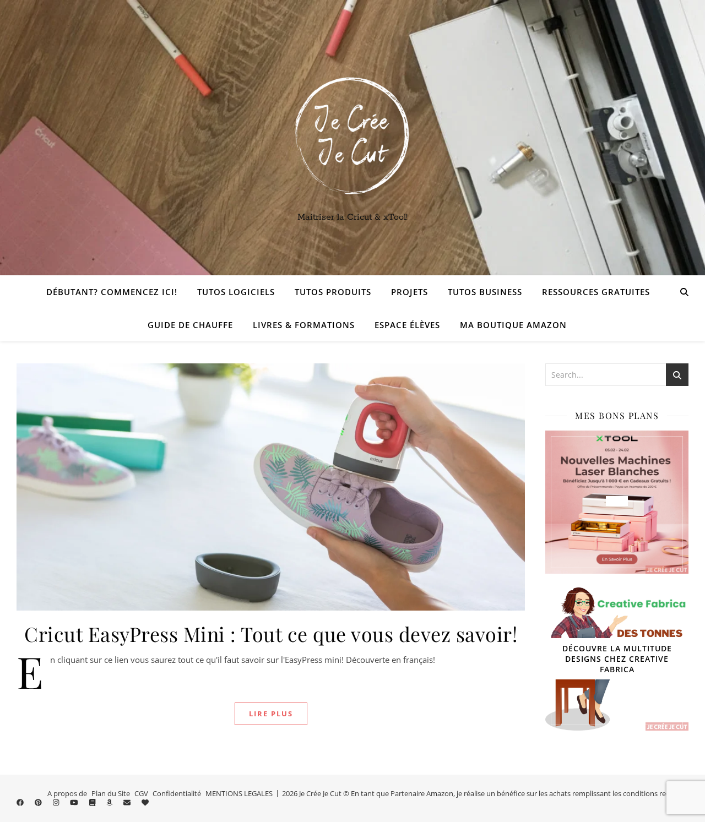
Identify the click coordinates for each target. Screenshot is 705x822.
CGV (141, 793)
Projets (409, 291)
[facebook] (21, 803)
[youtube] (75, 803)
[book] (93, 803)
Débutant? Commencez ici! (111, 291)
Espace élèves (407, 324)
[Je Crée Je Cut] (352, 137)
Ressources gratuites (596, 291)
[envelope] (127, 803)
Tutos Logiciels (236, 291)
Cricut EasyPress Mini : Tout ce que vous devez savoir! (270, 633)
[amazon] (110, 803)
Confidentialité (177, 793)
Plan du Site (110, 793)
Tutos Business (485, 291)
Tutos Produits (333, 291)
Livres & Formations (304, 324)
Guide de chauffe (190, 324)
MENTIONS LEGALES (239, 793)
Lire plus (271, 713)
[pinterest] (39, 803)
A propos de (67, 793)
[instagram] (57, 803)
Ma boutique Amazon (513, 324)
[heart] (145, 803)
